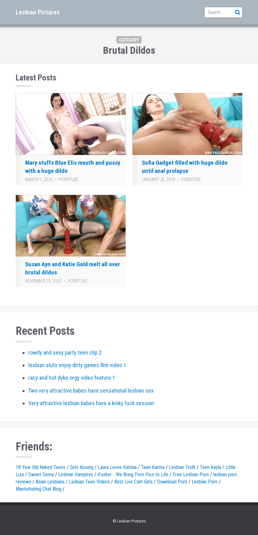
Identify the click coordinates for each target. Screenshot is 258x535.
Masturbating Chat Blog (38, 489)
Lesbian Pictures (38, 12)
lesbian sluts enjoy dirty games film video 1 (77, 365)
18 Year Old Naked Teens (40, 467)
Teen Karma (153, 467)
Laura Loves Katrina (117, 467)
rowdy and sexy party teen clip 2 (65, 352)
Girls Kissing (81, 467)
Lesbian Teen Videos (89, 482)
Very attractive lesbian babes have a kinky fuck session (91, 403)
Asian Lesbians (50, 482)
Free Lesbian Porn (191, 474)
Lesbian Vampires (75, 474)
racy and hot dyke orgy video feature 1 (71, 377)
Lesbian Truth (182, 467)
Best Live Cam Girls (133, 482)
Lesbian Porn (204, 482)
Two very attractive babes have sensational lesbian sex (91, 390)
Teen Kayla (210, 467)
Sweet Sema (41, 474)
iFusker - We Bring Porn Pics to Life (133, 474)
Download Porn (172, 482)
